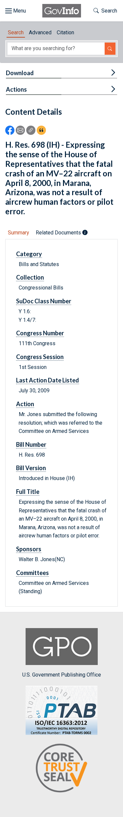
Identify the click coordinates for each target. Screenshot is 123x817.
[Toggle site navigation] (15, 10)
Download (20, 72)
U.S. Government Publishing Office (61, 675)
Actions (16, 89)
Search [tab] (16, 32)
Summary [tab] (18, 232)
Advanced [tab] (40, 32)
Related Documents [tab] (59, 232)
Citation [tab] (65, 32)
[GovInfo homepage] (61, 10)
